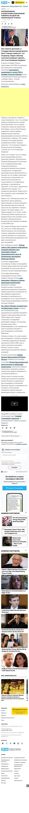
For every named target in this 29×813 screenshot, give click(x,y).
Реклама (3, 715)
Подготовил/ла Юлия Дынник (10, 436)
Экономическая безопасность (18, 765)
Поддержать (21, 2)
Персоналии (17, 768)
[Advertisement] (14, 102)
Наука (2, 773)
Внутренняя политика (7, 757)
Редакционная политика (7, 717)
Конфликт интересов (19, 762)
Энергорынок (4, 766)
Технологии (4, 775)
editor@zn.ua (4, 736)
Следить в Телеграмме (15, 488)
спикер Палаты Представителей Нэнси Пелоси (13, 357)
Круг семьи (17, 775)
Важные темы (5, 6)
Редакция (3, 713)
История (16, 773)
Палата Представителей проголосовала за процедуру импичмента (14, 364)
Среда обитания (5, 778)
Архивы (3, 710)
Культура (3, 782)
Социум (16, 771)
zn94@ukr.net (20, 732)
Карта (2, 720)
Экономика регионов (6, 771)
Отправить (14, 467)
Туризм (16, 778)
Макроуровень (5, 764)
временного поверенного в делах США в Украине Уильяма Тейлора (12, 72)
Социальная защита (19, 757)
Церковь (3, 780)
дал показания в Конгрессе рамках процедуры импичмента (13, 280)
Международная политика (5, 760)
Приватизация (5, 768)
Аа (12, 2)
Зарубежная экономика (20, 760)
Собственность (18, 780)
